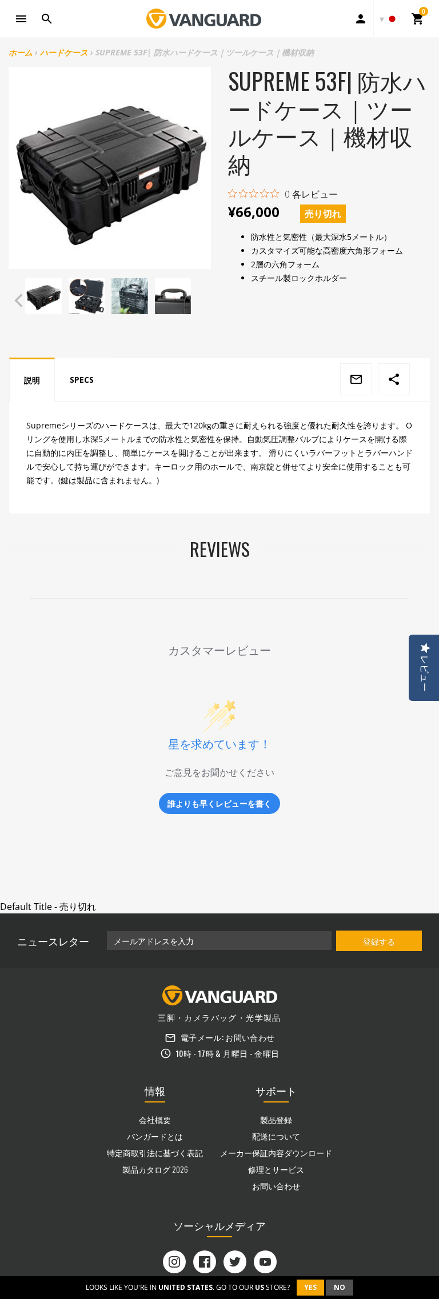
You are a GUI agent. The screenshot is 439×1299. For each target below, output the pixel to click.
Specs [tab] (82, 379)
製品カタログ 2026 (155, 1169)
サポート (276, 1090)
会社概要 (155, 1119)
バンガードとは (155, 1136)
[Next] (200, 300)
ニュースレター (53, 940)
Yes (310, 1287)
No (339, 1287)
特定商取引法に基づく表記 (155, 1152)
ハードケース (64, 52)
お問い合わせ (249, 1037)
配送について (276, 1136)
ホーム (21, 52)
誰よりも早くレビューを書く (219, 803)
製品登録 (276, 1119)
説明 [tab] (32, 380)
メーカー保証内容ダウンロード (276, 1152)
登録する (379, 941)
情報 (155, 1090)
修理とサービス (276, 1169)
